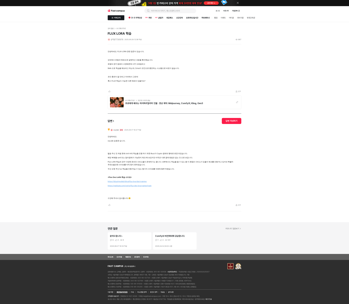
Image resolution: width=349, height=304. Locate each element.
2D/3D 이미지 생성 (144, 100)
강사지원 (119, 257)
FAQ (132, 292)
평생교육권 (251, 18)
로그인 (218, 11)
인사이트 (146, 257)
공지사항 (171, 292)
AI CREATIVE (130, 100)
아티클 (231, 18)
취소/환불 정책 (142, 292)
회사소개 (110, 257)
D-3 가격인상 (136, 18)
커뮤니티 (226, 11)
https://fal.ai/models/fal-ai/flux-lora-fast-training (127, 181)
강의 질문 (110, 28)
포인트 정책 (153, 292)
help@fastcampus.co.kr (152, 296)
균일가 (160, 18)
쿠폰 (150, 18)
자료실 (163, 292)
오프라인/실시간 (192, 18)
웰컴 (215, 18)
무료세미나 (205, 18)
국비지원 (240, 18)
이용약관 (110, 292)
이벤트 (223, 18)
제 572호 (208, 299)
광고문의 (137, 257)
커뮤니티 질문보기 (232, 228)
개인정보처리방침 (122, 292)
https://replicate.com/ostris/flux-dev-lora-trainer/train (129, 185)
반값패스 (169, 18)
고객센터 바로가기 (113, 296)
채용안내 (128, 257)
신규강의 (179, 18)
